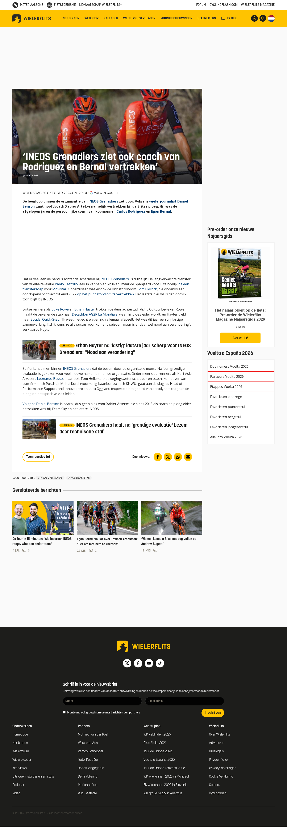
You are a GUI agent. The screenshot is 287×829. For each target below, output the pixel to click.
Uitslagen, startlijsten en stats (33, 776)
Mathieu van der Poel (93, 734)
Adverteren (216, 743)
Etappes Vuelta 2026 (226, 386)
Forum (201, 5)
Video (16, 793)
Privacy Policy (219, 760)
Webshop (91, 18)
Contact (214, 785)
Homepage (20, 734)
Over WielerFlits (219, 734)
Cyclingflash (217, 793)
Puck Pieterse (87, 793)
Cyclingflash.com (223, 5)
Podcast (18, 785)
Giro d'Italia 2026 (155, 743)
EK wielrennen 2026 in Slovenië (165, 785)
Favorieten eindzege (226, 396)
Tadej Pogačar (88, 760)
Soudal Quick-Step (45, 319)
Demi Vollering (87, 776)
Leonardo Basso (50, 378)
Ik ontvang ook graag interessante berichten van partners (103, 712)
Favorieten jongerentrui (229, 427)
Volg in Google (106, 193)
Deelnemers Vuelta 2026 (229, 366)
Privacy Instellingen (222, 768)
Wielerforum (20, 751)
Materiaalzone (31, 5)
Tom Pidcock (147, 289)
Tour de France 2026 (158, 751)
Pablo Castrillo (66, 284)
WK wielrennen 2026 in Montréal (166, 776)
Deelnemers (206, 18)
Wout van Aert (88, 743)
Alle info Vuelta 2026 (226, 437)
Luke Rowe (60, 309)
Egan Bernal (161, 211)
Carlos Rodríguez (130, 211)
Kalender (111, 18)
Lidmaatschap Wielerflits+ (100, 5)
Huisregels (216, 751)
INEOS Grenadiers (103, 201)
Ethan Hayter (84, 309)
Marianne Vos (87, 785)
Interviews (19, 768)
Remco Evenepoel (90, 751)
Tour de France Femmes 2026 (164, 768)
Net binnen (71, 18)
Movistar (59, 289)
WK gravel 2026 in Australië (163, 793)
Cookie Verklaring (221, 776)
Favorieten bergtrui (225, 416)
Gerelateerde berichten (36, 490)
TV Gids (232, 18)
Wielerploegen (22, 760)
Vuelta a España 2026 (159, 760)
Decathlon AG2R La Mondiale (94, 314)
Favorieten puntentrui (227, 406)
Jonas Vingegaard (91, 768)
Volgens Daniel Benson (40, 403)
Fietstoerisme (65, 5)
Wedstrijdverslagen (139, 18)
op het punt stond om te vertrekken (105, 294)
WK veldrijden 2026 (157, 734)
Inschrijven (213, 713)
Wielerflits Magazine (258, 5)
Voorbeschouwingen (176, 18)
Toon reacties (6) (38, 457)
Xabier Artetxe (80, 477)
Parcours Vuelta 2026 (227, 376)
